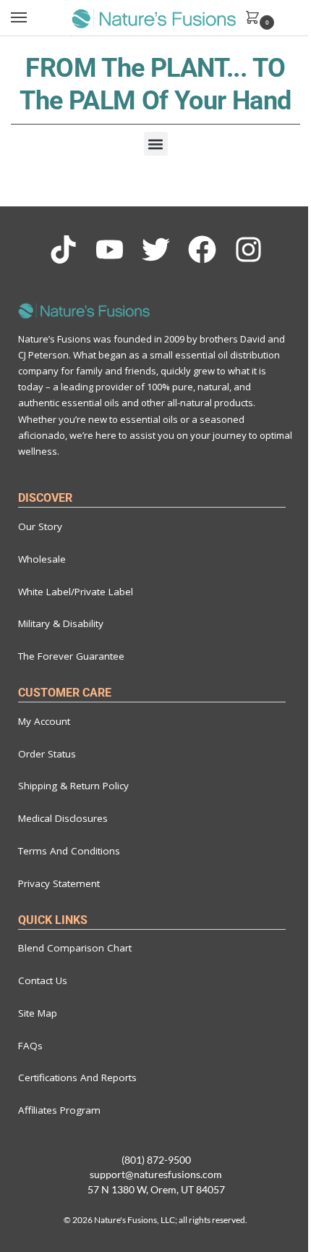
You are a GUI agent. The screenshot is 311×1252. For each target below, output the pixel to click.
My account (44, 721)
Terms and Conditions (69, 850)
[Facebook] (202, 249)
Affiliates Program (59, 1110)
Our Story (40, 526)
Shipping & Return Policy (73, 785)
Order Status (47, 753)
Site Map (37, 1013)
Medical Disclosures (63, 818)
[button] (156, 144)
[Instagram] (248, 249)
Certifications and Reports (77, 1077)
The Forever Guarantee (71, 656)
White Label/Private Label (75, 591)
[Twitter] (156, 249)
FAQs (30, 1045)
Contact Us (42, 980)
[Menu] (32, 18)
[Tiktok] (63, 249)
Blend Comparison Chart (75, 947)
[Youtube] (109, 249)
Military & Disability (60, 623)
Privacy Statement (59, 883)
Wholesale (42, 559)
